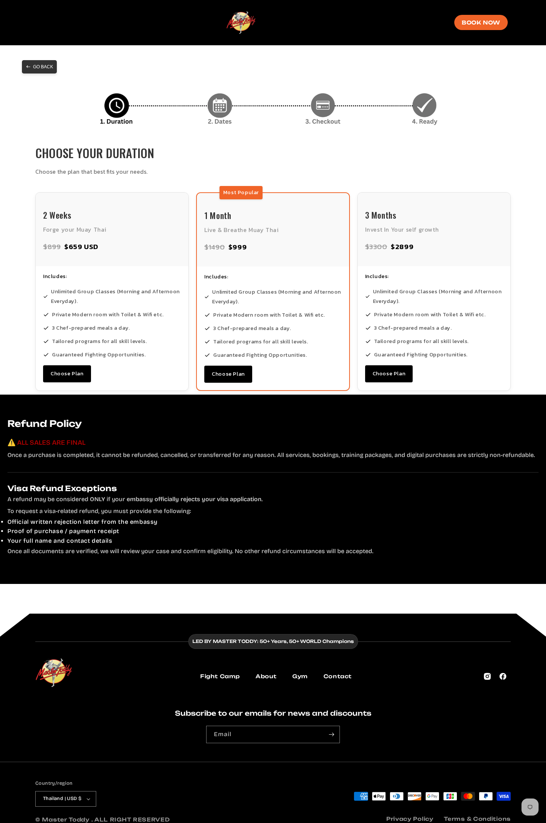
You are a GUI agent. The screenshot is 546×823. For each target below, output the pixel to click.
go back (43, 66)
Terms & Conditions (477, 819)
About (266, 676)
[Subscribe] (331, 734)
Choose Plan (67, 373)
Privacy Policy (409, 819)
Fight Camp (220, 676)
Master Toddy (66, 819)
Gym (300, 676)
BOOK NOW (481, 22)
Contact (338, 676)
